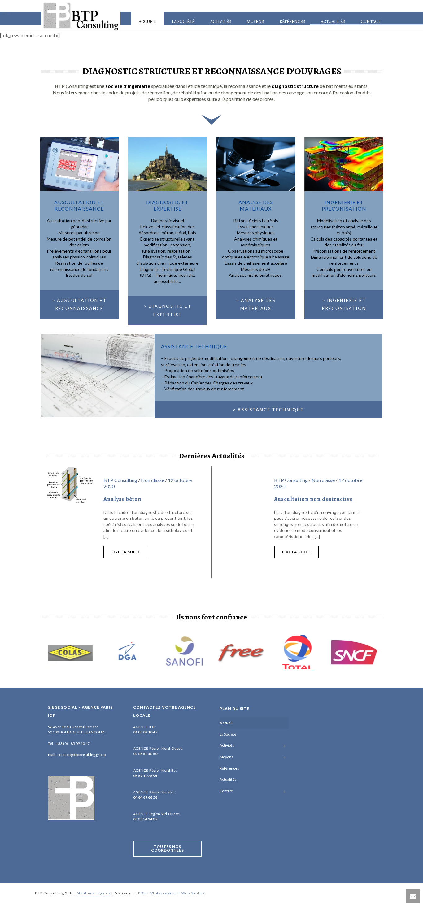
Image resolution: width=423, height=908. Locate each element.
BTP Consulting (120, 480)
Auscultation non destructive (313, 499)
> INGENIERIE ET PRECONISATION (344, 304)
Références (292, 21)
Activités (220, 21)
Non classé (152, 480)
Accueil (147, 21)
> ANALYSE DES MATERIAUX (256, 304)
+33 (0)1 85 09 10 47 (73, 743)
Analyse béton (122, 499)
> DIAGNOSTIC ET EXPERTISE (167, 310)
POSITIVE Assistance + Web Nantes (171, 893)
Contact (370, 21)
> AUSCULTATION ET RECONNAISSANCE (79, 304)
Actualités (333, 21)
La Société (183, 21)
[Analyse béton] (70, 484)
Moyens (255, 21)
